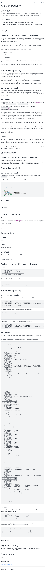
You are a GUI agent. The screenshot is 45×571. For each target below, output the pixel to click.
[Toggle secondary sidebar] (43, 3)
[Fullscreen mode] (37, 3)
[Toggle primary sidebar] (1, 2)
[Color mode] (39, 3)
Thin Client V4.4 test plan (6, 564)
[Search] (41, 3)
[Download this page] (35, 3)
